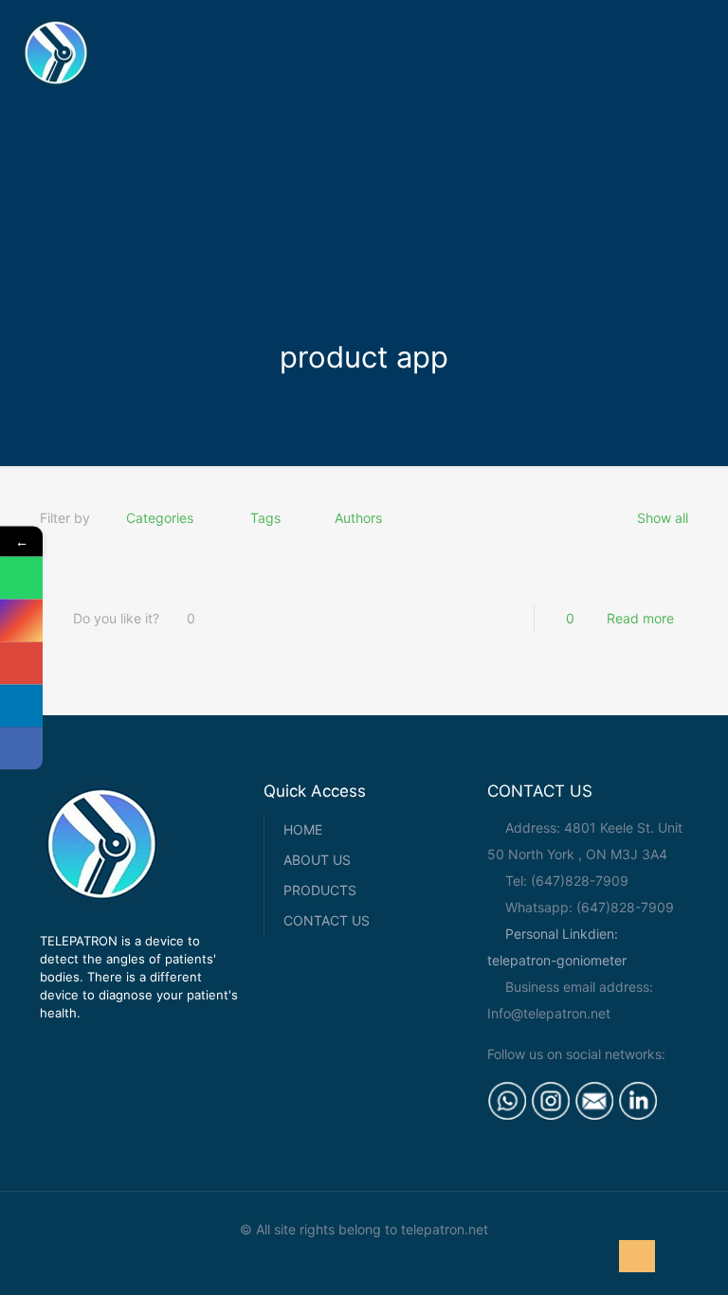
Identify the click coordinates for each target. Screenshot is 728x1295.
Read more (640, 618)
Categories (159, 518)
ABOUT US (317, 860)
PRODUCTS (319, 890)
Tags (265, 518)
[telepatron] (56, 52)
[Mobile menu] (698, 52)
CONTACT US (326, 920)
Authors (358, 518)
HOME (302, 829)
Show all (662, 518)
